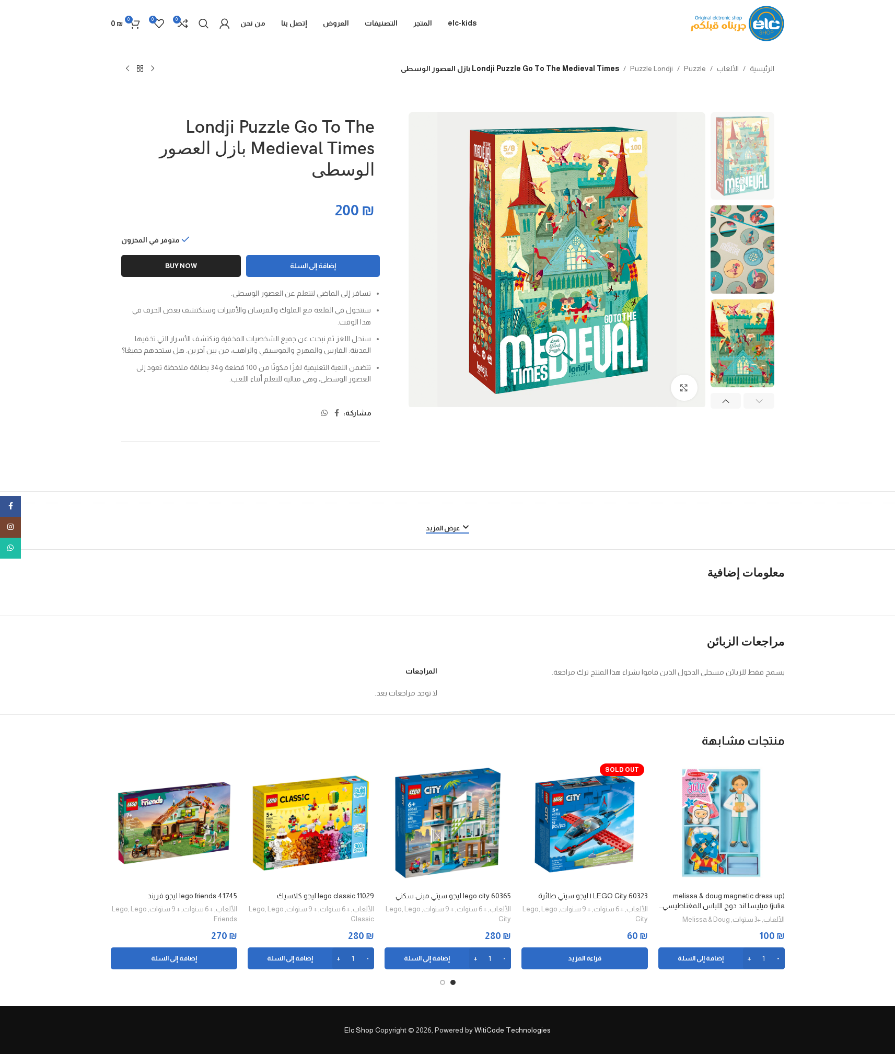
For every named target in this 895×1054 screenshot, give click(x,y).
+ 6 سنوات (609, 909)
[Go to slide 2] (442, 982)
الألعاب (728, 68)
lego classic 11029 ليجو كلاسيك (325, 895)
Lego (530, 909)
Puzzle (695, 68)
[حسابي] (224, 23)
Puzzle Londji (651, 68)
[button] (758, 401)
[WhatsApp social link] (324, 413)
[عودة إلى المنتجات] (140, 69)
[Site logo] (738, 23)
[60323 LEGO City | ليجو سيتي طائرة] (584, 823)
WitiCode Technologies (512, 1030)
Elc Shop (359, 1030)
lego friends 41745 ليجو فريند (192, 895)
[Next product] (127, 69)
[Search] (203, 23)
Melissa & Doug (706, 919)
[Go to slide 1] (453, 982)
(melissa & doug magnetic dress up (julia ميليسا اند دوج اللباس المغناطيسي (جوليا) (723, 901)
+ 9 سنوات (575, 909)
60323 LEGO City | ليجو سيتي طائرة (593, 895)
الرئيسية (762, 68)
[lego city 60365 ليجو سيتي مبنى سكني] (448, 823)
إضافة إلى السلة (313, 266)
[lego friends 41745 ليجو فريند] (174, 823)
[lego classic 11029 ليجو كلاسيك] (311, 823)
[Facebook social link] (337, 413)
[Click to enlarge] (684, 388)
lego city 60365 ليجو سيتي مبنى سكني (453, 895)
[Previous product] (152, 69)
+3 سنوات (747, 919)
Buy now (181, 266)
